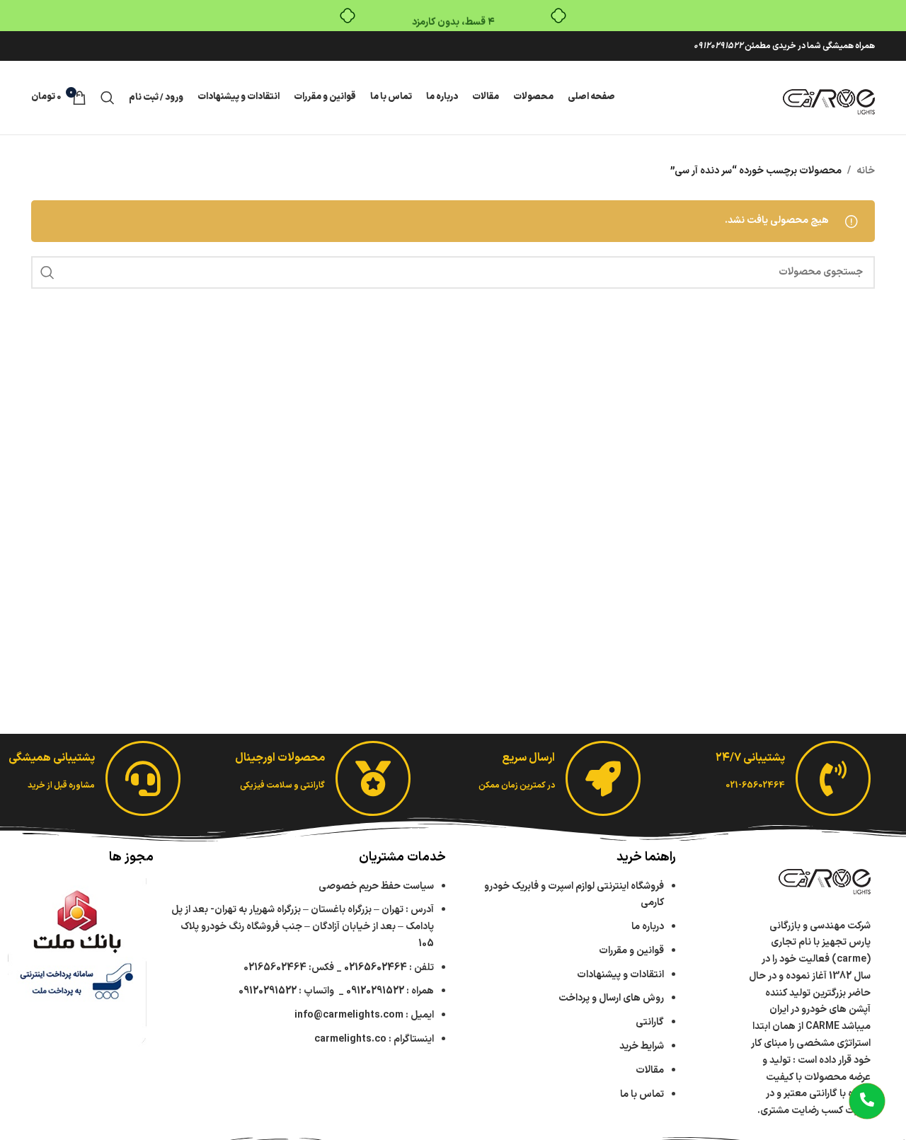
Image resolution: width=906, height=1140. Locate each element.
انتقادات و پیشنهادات (620, 974)
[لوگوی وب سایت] (829, 97)
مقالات (648, 1070)
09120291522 (718, 46)
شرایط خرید (641, 1046)
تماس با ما (642, 1094)
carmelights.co (350, 1039)
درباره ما (647, 926)
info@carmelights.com (348, 1015)
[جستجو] (107, 98)
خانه (865, 170)
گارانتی (650, 1022)
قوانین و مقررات (631, 950)
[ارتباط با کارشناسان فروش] (867, 1101)
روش (611, 998)
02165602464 (375, 967)
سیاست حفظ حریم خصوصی (376, 886)
